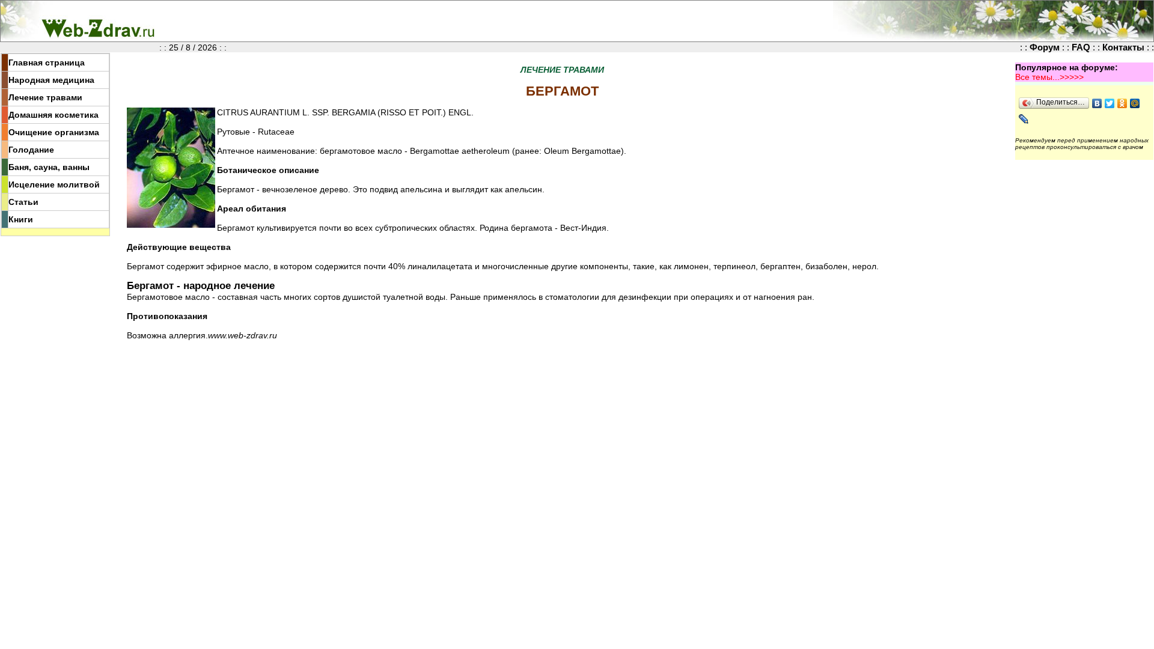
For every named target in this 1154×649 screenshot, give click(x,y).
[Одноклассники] (1122, 103)
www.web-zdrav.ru (242, 335)
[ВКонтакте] (1097, 103)
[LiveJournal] (1024, 119)
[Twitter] (1110, 103)
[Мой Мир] (1135, 103)
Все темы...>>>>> (1049, 77)
